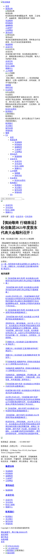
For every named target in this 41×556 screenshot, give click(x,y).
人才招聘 (13, 171)
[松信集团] (5, 2)
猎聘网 (17, 173)
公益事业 (18, 152)
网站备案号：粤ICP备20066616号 (14, 532)
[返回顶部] (10, 553)
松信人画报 (19, 166)
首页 (12, 137)
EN (11, 195)
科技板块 (18, 144)
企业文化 (13, 159)
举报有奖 (18, 192)
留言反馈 (18, 190)
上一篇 (20, 264)
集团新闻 (18, 156)
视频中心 (18, 168)
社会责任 (13, 178)
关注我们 (18, 188)
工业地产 (18, 149)
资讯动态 (13, 154)
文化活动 (18, 164)
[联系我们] (10, 550)
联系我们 (13, 183)
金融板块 (18, 147)
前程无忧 (18, 176)
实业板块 (18, 142)
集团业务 (13, 140)
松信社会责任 (20, 180)
